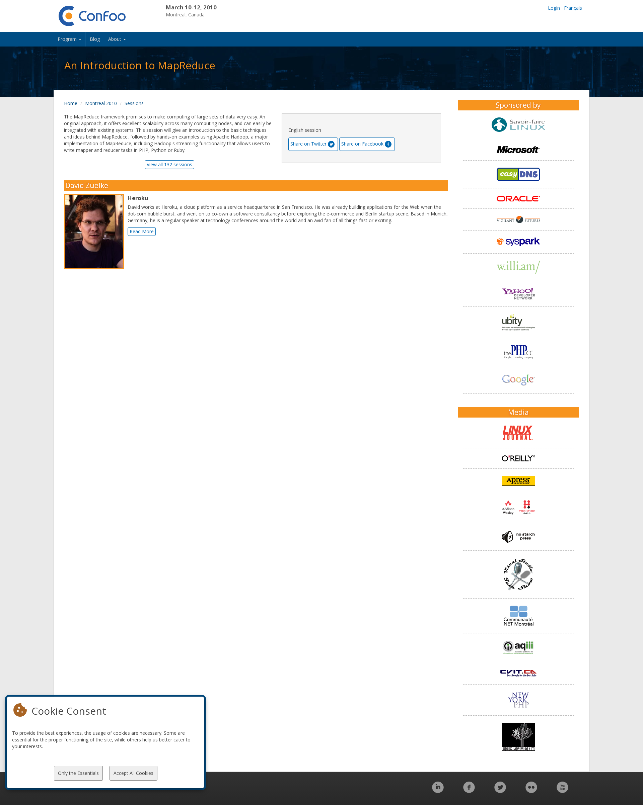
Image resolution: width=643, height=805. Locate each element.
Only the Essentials (78, 773)
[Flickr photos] (531, 790)
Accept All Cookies (133, 773)
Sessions (134, 103)
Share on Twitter (308, 144)
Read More (142, 231)
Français (573, 8)
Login (554, 8)
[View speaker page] (96, 231)
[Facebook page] (469, 790)
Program (68, 39)
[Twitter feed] (500, 790)
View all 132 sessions (169, 164)
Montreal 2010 (101, 103)
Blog (95, 39)
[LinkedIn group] (438, 790)
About (115, 39)
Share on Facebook (362, 144)
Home (70, 103)
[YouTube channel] (562, 790)
